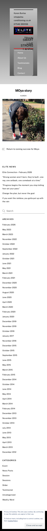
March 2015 (7, 370)
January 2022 (8, 254)
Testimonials (23, 63)
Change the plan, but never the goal (18, 193)
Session (6, 475)
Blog (20, 68)
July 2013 (6, 428)
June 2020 (7, 297)
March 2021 (7, 273)
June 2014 (6, 389)
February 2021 (8, 278)
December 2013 (9, 413)
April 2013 (7, 442)
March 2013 (7, 447)
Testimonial (7, 490)
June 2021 (6, 263)
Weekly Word (8, 500)
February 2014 (8, 408)
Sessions (6, 480)
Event (5, 466)
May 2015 (6, 365)
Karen (23, 96)
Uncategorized (8, 495)
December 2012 (9, 452)
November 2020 (9, 287)
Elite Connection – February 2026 (17, 172)
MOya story (23, 90)
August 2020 (8, 292)
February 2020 (8, 312)
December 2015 (9, 346)
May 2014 (6, 394)
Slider (5, 485)
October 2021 (8, 258)
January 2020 (8, 317)
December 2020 (9, 283)
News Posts (7, 471)
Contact (21, 73)
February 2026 (8, 225)
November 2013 (9, 418)
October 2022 (8, 244)
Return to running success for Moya (23, 149)
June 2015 (6, 360)
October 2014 (8, 384)
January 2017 (8, 336)
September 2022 (9, 249)
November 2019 (9, 326)
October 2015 (8, 350)
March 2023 (7, 234)
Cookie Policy (13, 521)
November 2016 (9, 341)
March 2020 (7, 307)
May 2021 (6, 268)
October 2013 (8, 423)
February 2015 (8, 375)
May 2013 (6, 437)
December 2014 (9, 379)
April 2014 (7, 399)
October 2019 (8, 331)
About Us (22, 58)
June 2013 (6, 433)
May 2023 (6, 230)
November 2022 (9, 239)
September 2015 (9, 355)
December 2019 (9, 321)
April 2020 (7, 302)
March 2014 (7, 404)
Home (20, 53)
